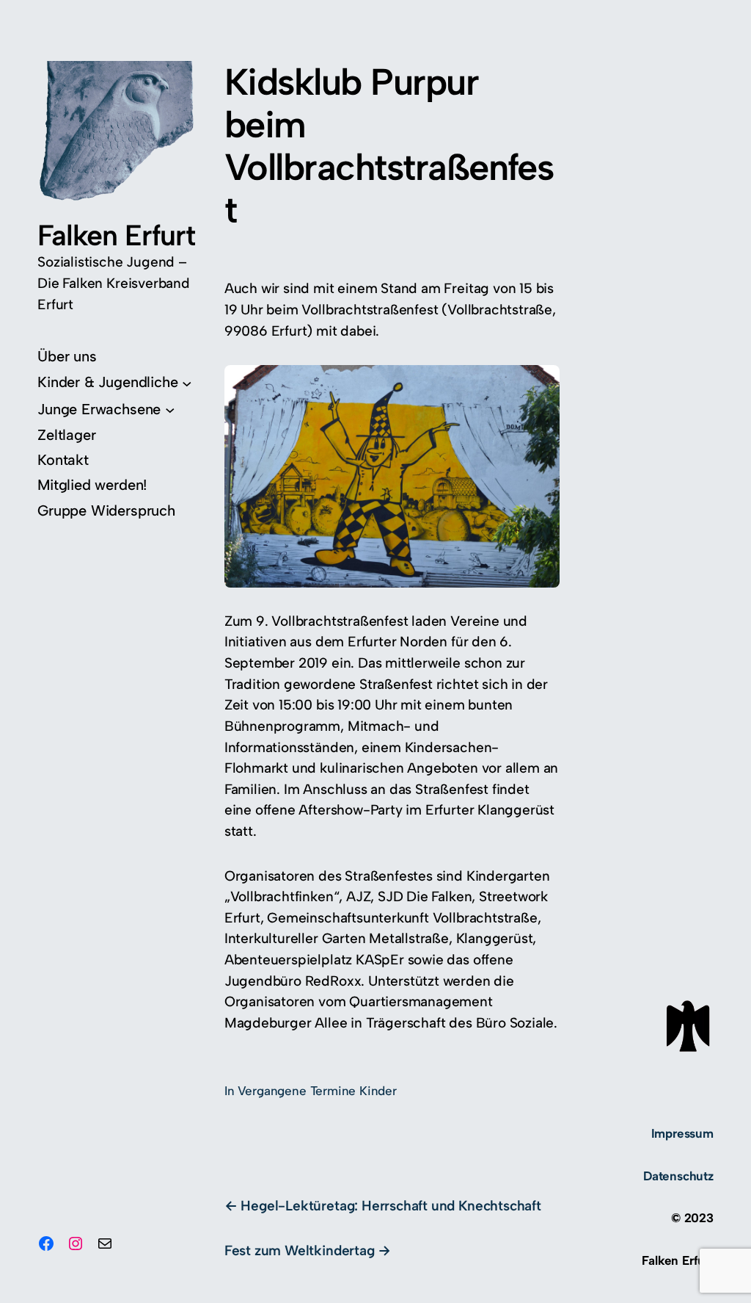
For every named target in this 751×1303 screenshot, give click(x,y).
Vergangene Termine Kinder (317, 1090)
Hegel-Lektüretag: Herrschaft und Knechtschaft (391, 1205)
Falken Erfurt (116, 235)
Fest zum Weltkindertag (299, 1250)
